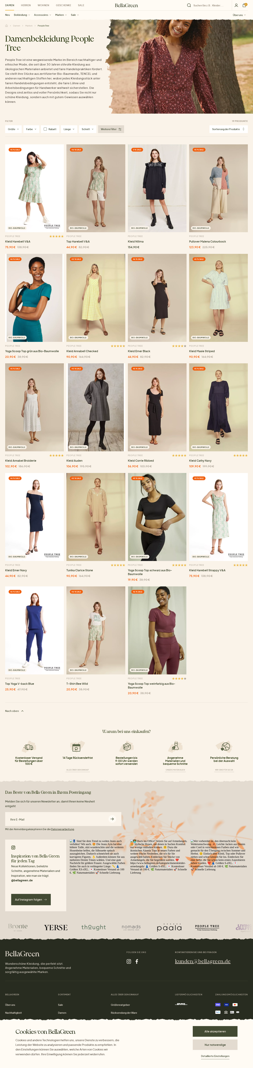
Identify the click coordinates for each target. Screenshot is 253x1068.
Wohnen (43, 5)
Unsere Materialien (175, 770)
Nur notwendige (215, 1045)
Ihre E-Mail (17, 819)
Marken (59, 14)
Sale (73, 14)
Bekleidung (20, 14)
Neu (7, 14)
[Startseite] (126, 5)
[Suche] (208, 5)
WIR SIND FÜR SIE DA (224, 770)
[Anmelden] (236, 5)
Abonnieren (112, 819)
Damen (9, 5)
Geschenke (63, 5)
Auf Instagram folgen (28, 899)
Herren (26, 5)
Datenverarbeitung (62, 829)
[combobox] (210, 5)
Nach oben (12, 710)
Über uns (238, 14)
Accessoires (41, 14)
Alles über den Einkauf (77, 770)
